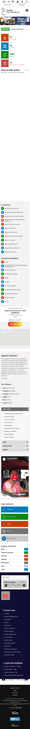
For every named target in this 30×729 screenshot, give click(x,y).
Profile (12, 320)
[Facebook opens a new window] (14, 317)
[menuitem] (4, 1)
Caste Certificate (9, 437)
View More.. (4, 378)
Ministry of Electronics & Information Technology (11, 703)
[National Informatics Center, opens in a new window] (15, 719)
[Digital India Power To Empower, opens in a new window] (15, 725)
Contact (19, 320)
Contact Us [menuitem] (15, 692)
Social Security (9, 422)
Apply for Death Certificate (12, 428)
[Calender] (5, 595)
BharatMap (13, 324)
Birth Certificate (9, 434)
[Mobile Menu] (27, 10)
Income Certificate (10, 419)
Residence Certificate (10, 431)
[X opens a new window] (16, 317)
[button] (2, 20)
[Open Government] (14, 680)
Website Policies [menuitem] (15, 688)
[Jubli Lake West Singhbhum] (14, 585)
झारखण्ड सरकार (7, 4)
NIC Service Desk (9, 416)
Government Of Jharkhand (22, 4)
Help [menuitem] (15, 690)
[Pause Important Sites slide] (27, 680)
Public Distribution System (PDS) (14, 413)
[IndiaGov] (6, 680)
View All (27, 70)
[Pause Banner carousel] (28, 18)
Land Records (8, 425)
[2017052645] (10, 680)
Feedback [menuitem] (15, 695)
